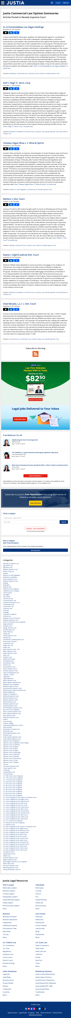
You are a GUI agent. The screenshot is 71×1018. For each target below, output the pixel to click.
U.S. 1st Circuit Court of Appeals (12, 780)
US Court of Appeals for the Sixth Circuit (15, 846)
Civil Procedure (7, 593)
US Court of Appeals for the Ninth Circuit (15, 840)
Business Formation (10, 917)
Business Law (7, 587)
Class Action (6, 597)
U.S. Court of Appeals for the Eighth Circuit (15, 799)
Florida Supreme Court (10, 636)
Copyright (6, 612)
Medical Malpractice (9, 692)
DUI (37, 897)
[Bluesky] (39, 1009)
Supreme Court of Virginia (10, 762)
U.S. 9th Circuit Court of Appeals (12, 795)
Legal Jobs (6, 974)
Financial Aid (40, 923)
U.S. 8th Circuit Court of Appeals (12, 793)
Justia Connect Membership (45, 974)
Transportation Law (9, 772)
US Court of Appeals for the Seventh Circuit (16, 844)
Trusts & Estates (8, 774)
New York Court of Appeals (11, 710)
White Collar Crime (8, 863)
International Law (8, 661)
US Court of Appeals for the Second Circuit (15, 842)
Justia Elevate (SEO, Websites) (46, 983)
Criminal (38, 891)
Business (6, 914)
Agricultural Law (8, 565)
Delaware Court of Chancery (11, 618)
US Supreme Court (8, 852)
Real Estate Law (8, 731)
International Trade (9, 663)
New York (39, 960)
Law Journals (40, 928)
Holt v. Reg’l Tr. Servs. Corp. (17, 82)
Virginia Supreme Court (10, 860)
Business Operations (10, 920)
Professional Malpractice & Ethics (13, 725)
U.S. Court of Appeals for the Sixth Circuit (15, 815)
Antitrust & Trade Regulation (17, 189)
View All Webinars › (35, 476)
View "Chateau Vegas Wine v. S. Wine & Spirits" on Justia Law (35, 184)
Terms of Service (45, 1013)
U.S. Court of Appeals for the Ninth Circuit (15, 809)
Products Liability (8, 723)
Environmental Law (9, 630)
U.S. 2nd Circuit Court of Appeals (12, 782)
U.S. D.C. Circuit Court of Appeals (13, 821)
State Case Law (41, 951)
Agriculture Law (7, 567)
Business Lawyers (9, 891)
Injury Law (41, 339)
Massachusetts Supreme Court (12, 688)
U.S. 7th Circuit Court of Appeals (12, 791)
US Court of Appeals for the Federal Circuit (15, 832)
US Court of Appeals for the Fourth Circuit (15, 838)
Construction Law (33, 73)
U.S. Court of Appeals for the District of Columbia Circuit (20, 797)
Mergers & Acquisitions (10, 694)
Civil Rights (6, 595)
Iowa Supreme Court (9, 667)
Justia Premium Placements (45, 980)
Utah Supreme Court (9, 854)
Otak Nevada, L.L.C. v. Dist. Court (19, 303)
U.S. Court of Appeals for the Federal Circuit (16, 801)
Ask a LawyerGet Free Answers (11, 541)
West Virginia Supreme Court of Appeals (15, 862)
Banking (11, 245)
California (39, 954)
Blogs (37, 931)
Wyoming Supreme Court (10, 867)
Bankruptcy (12, 73)
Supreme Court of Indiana (10, 750)
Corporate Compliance (10, 614)
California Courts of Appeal (11, 591)
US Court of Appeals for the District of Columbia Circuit (19, 826)
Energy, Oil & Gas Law (9, 628)
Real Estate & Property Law (11, 729)
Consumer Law (39, 131)
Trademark (6, 770)
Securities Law (7, 735)
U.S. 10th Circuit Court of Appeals (13, 776)
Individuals (40, 885)
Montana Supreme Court (10, 700)
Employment (7, 923)
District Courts (8, 960)
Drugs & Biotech (8, 624)
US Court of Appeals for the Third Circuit (15, 850)
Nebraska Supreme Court (10, 704)
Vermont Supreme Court (10, 858)
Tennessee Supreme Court (11, 766)
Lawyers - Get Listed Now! (35, 528)
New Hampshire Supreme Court (12, 708)
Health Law (6, 647)
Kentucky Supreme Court (10, 671)
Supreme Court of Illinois (10, 749)
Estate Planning (7, 632)
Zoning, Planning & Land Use (11, 869)
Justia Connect (12, 1013)
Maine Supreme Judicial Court (12, 682)
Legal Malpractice (8, 678)
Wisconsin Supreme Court (10, 865)
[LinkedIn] (26, 1009)
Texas (38, 963)
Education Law (7, 626)
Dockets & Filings (9, 963)
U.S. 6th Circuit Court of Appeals (12, 789)
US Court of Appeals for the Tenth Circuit (15, 848)
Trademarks (7, 989)
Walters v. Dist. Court (14, 198)
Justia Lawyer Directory (44, 977)
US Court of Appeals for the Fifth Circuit (15, 834)
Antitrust (5, 573)
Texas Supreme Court (9, 768)
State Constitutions (42, 945)
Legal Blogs (7, 977)
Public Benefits (7, 727)
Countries (6, 992)
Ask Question (35, 550)
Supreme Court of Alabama (11, 741)
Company (31, 1013)
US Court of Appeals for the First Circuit (15, 836)
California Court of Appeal (10, 589)
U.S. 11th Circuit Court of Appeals (13, 778)
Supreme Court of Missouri (11, 754)
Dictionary (39, 917)
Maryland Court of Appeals (11, 684)
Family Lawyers (8, 903)
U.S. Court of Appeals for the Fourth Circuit (16, 807)
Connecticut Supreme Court (11, 602)
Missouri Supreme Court (10, 698)
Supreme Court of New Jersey (12, 758)
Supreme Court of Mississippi (12, 752)
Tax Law (5, 764)
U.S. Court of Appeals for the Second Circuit (16, 811)
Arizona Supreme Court (10, 579)
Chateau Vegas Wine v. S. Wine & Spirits (23, 142)
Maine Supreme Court (9, 680)
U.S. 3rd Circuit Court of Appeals (12, 784)
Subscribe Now (35, 503)
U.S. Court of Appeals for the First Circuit (15, 805)
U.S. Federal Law (9, 942)
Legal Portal (23, 1013)
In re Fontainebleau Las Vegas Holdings (23, 27)
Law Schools (40, 914)
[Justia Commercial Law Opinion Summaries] (15, 2)
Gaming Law (7, 637)
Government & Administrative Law (13, 639)
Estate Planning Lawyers (11, 900)
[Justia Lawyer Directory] (45, 1009)
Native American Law (9, 702)
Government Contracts (10, 641)
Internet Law (7, 665)
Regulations (7, 951)
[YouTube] (29, 1009)
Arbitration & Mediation (16, 131)
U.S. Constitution (8, 945)
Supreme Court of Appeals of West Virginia (16, 743)
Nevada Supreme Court (52, 73)
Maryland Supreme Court (10, 686)
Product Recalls (8, 983)
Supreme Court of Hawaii (10, 747)
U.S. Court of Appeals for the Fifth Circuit (15, 803)
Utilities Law (6, 856)
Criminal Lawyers (9, 894)
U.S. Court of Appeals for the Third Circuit (15, 819)
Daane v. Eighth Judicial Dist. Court (21, 254)
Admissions (39, 920)
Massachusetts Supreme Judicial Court (14, 690)
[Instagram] (34, 1009)
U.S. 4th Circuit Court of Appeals (12, 786)
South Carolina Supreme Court (12, 737)
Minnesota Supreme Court (11, 696)
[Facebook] (31, 1009)
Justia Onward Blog (42, 989)
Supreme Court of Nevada (11, 756)
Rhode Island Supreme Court (11, 733)
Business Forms (8, 980)
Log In (58, 3)
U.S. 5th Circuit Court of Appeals (12, 787)
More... (5, 909)
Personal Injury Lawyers (11, 906)
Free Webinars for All (12, 435)
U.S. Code (6, 948)
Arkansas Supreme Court (10, 581)
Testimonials (40, 992)
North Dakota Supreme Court (12, 713)
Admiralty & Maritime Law (11, 563)
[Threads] (37, 1009)
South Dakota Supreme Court (12, 739)
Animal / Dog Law (8, 571)
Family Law (6, 634)
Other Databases (10, 971)
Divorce (38, 894)
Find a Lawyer (9, 513)
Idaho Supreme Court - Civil (11, 649)
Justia (38, 1004)
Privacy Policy (57, 1013)
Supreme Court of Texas (10, 760)
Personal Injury (7, 721)
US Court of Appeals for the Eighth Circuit (15, 828)
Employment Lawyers (10, 897)
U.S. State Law (41, 942)
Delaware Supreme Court (10, 620)
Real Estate (6, 931)
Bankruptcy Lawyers (10, 888)
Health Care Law (8, 645)
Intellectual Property (9, 659)
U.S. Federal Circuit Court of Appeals (14, 823)
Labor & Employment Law (11, 673)
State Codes (40, 948)
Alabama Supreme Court (10, 569)
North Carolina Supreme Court (12, 711)
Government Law (8, 643)
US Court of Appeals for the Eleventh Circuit (16, 830)
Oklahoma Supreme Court (11, 717)
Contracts (42, 73)
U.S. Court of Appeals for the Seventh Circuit (16, 813)
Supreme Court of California (11, 745)
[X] (42, 1009)
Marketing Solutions (44, 971)
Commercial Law (22, 73)
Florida (38, 957)
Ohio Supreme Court (9, 715)
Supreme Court (8, 954)
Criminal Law (7, 616)
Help (37, 1013)
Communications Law (9, 600)
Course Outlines (41, 925)
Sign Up (65, 3)
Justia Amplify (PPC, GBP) (44, 986)
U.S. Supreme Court (9, 824)
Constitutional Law (8, 604)
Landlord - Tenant (8, 674)
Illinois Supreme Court (9, 651)
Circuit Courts (7, 957)
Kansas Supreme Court (10, 669)
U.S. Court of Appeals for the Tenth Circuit (15, 817)
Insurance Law (7, 657)
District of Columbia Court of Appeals (14, 622)
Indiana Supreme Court (10, 653)
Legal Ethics (6, 676)
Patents (5, 719)
